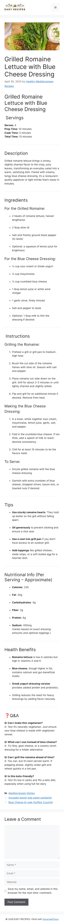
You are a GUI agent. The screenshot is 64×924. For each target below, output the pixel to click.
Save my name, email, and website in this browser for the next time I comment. (33, 890)
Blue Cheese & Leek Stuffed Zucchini (30, 802)
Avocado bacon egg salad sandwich (30, 797)
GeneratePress (51, 919)
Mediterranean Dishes (21, 793)
